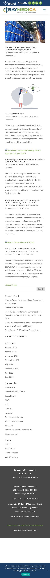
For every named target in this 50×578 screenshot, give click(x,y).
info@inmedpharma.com (19, 516)
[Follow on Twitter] (33, 3)
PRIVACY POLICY (12, 525)
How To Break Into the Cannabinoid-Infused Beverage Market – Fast (23, 201)
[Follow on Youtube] (40, 3)
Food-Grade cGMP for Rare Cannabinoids (22, 330)
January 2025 (10, 351)
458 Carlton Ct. (25, 474)
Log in (7, 444)
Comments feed (11, 453)
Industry (8, 408)
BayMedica (34, 52)
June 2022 (9, 377)
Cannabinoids (10, 56)
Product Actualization (20, 208)
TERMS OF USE (24, 525)
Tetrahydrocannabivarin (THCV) (18, 430)
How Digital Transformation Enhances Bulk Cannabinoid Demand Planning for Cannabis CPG (23, 315)
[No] (47, 570)
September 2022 (12, 368)
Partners (8, 208)
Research (8, 167)
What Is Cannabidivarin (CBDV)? (21, 248)
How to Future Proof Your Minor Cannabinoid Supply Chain (20, 49)
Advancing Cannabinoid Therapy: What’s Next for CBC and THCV (25, 161)
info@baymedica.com (19, 499)
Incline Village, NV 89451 (25, 493)
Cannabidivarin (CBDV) (13, 254)
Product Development (14, 421)
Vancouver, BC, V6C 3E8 (25, 511)
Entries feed (10, 448)
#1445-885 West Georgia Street (25, 508)
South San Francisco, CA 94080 (25, 477)
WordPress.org (11, 457)
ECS (6, 404)
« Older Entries (11, 285)
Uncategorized (11, 434)
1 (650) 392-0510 (32, 499)
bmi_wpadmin (12, 116)
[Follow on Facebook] (29, 3)
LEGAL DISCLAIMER (36, 525)
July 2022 (9, 373)
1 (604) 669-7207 (33, 516)
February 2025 (11, 347)
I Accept (25, 574)
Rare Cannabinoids (14, 114)
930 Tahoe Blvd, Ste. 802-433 (25, 490)
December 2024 (12, 356)
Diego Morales (12, 52)
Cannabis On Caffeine (14, 307)
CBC (7, 400)
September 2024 (12, 360)
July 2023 (9, 364)
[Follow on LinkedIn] (36, 3)
